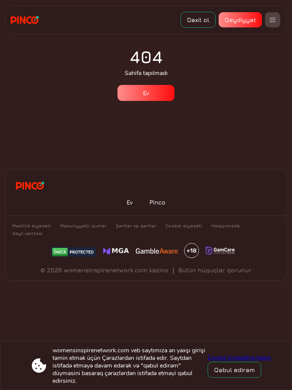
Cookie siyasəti (183, 226)
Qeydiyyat (240, 19)
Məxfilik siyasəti (31, 226)
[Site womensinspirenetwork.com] (27, 20)
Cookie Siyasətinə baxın (239, 357)
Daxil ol (198, 19)
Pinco (157, 202)
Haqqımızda (225, 226)
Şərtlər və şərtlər (136, 226)
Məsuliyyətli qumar (83, 226)
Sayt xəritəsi (27, 233)
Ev (146, 93)
